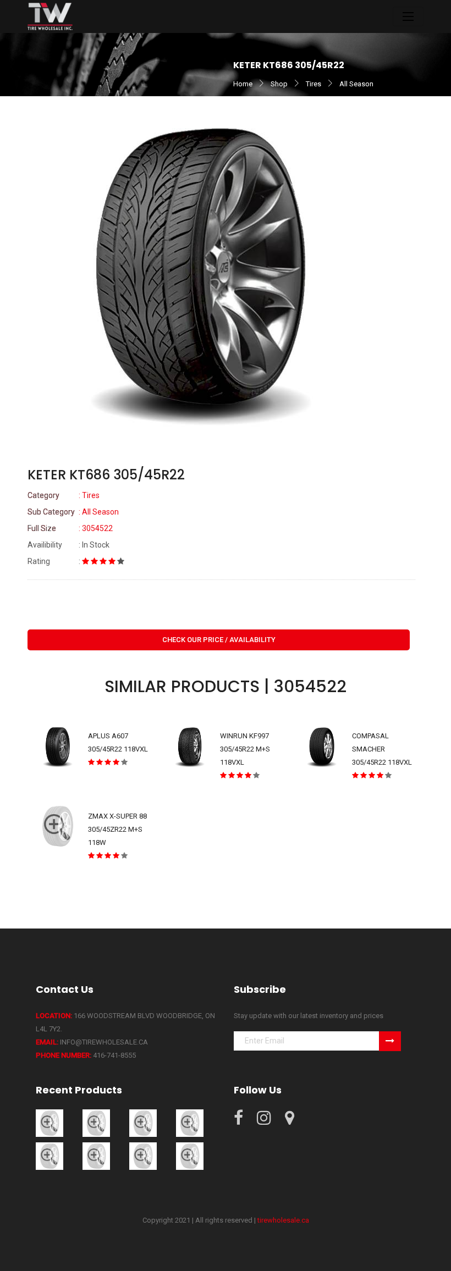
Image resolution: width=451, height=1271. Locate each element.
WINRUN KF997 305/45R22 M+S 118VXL (245, 749)
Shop (279, 84)
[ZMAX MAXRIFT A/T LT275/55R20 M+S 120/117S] (143, 1123)
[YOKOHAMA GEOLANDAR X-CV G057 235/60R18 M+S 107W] (49, 1123)
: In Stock (68, 544)
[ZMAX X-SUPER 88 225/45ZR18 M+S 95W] (49, 1156)
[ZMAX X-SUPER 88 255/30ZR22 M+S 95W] (143, 1156)
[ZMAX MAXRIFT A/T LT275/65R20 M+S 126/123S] (96, 1123)
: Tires (64, 495)
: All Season (73, 511)
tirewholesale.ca (283, 1220)
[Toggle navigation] (408, 16)
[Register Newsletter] (390, 1041)
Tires (313, 84)
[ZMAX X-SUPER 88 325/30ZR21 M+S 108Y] (189, 1156)
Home (242, 84)
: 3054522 (70, 528)
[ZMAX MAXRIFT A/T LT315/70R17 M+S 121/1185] (189, 1123)
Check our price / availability (219, 640)
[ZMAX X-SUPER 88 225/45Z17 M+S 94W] (96, 1156)
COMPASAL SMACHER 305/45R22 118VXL (382, 749)
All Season (356, 84)
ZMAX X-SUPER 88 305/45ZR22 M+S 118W (117, 829)
